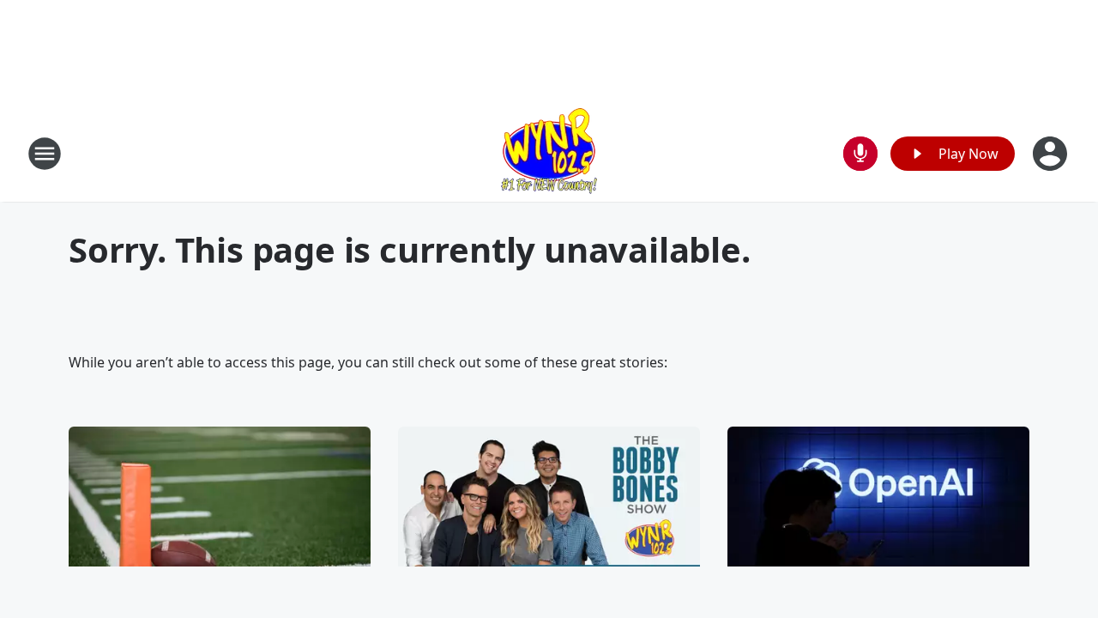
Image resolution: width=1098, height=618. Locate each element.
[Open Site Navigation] (44, 153)
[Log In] (1052, 153)
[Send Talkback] (860, 153)
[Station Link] (549, 153)
